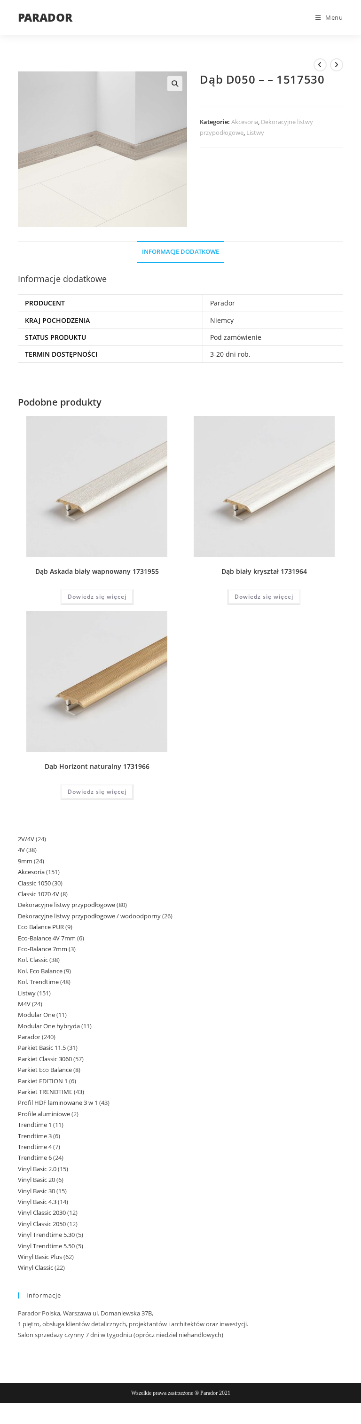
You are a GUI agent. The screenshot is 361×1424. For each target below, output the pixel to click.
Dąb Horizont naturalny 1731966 (97, 766)
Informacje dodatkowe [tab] (180, 252)
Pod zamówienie (235, 337)
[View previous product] (320, 64)
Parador (222, 302)
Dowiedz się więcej (97, 597)
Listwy (255, 132)
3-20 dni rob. (230, 354)
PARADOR (45, 17)
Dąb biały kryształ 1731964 (264, 571)
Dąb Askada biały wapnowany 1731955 (97, 571)
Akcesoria (244, 121)
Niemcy (222, 320)
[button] (174, 83)
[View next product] (336, 64)
